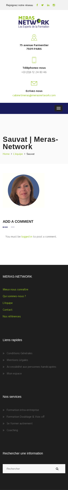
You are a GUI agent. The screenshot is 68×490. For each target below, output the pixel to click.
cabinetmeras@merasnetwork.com (34, 95)
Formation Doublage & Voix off (25, 417)
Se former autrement (20, 423)
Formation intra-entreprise (23, 410)
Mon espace (14, 373)
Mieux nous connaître (15, 289)
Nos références (12, 316)
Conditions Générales (19, 353)
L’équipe (18, 153)
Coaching (12, 430)
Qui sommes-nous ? (14, 296)
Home (6, 153)
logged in (26, 237)
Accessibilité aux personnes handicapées (31, 367)
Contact (8, 310)
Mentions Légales (17, 360)
